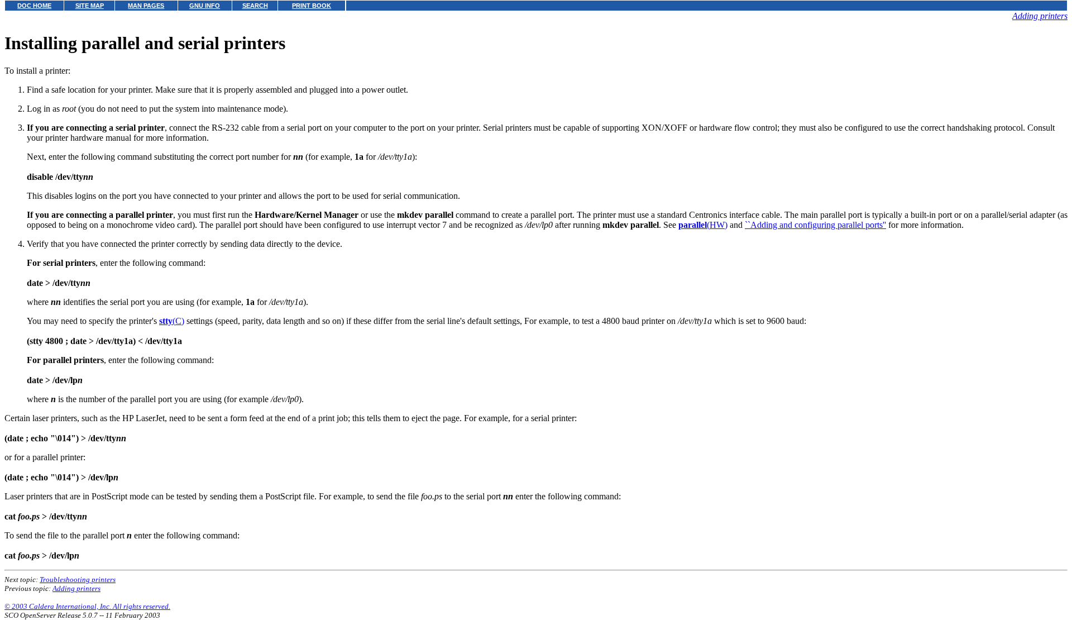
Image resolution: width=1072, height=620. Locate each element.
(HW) (703, 225)
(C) (171, 321)
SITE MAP (89, 5)
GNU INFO (204, 5)
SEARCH (255, 5)
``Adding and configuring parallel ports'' (815, 225)
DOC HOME (34, 5)
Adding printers (1040, 16)
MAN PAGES (146, 5)
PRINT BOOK (311, 5)
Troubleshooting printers (78, 579)
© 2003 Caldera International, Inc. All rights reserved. (87, 606)
